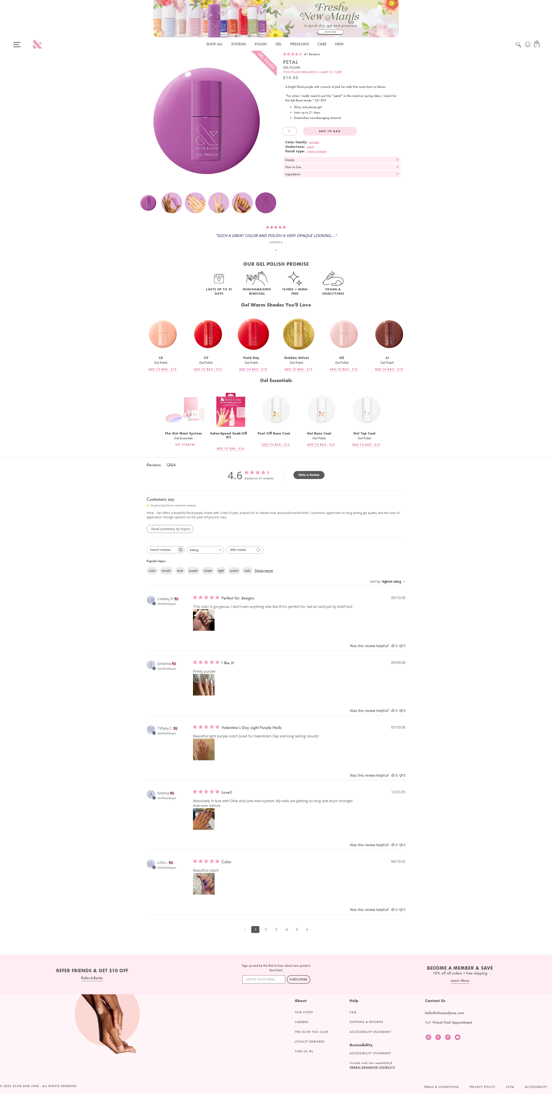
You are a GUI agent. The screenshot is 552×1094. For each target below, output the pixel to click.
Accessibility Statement (370, 1032)
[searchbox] (162, 549)
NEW (339, 44)
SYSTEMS (238, 44)
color (152, 571)
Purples (314, 142)
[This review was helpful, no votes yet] (393, 645)
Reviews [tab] (154, 464)
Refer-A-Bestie (92, 977)
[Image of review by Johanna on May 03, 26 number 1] (204, 685)
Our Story (304, 1012)
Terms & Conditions (441, 1087)
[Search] (519, 45)
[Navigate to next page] (307, 929)
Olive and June (26, 1086)
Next (272, 205)
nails (247, 571)
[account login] (528, 45)
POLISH (261, 44)
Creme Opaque (316, 151)
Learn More (460, 980)
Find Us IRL (304, 1051)
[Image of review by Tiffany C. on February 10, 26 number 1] (204, 749)
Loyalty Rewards (310, 1041)
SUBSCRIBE (298, 979)
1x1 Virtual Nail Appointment (448, 1022)
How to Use (293, 167)
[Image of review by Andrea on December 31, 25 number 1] (204, 819)
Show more (264, 570)
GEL (278, 44)
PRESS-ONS (299, 44)
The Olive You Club (311, 1032)
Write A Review (308, 475)
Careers (302, 1022)
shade (208, 571)
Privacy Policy (482, 1087)
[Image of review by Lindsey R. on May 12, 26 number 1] (204, 620)
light (221, 571)
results (166, 571)
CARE (321, 44)
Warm (310, 147)
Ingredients (292, 174)
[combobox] (205, 550)
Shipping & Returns (366, 1022)
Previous (140, 205)
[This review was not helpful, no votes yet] (400, 645)
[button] (376, 1067)
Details (289, 160)
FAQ (353, 1012)
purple (193, 571)
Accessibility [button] (536, 1087)
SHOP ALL (214, 44)
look (180, 571)
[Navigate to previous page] (245, 929)
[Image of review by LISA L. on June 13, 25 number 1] (204, 884)
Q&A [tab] (171, 464)
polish (234, 571)
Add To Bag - (162, 370)
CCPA (510, 1087)
